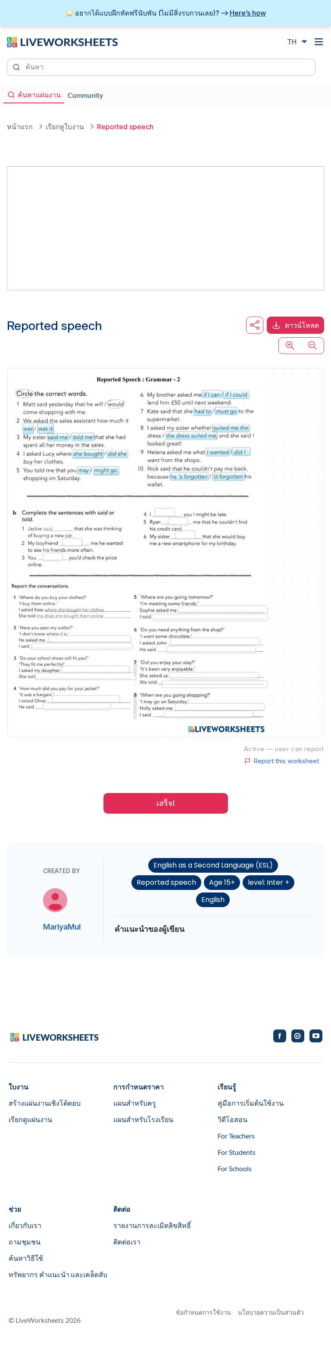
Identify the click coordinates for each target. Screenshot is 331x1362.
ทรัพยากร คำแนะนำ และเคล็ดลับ (58, 1274)
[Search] (17, 66)
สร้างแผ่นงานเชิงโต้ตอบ (45, 1103)
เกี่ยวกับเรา (25, 1225)
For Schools (235, 1168)
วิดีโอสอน (232, 1119)
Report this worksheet (286, 761)
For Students (237, 1152)
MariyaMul (62, 926)
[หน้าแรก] (62, 41)
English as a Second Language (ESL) (213, 865)
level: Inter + (268, 882)
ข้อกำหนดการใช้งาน (203, 1312)
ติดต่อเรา (127, 1242)
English (213, 900)
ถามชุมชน (25, 1242)
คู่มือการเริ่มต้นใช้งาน (251, 1103)
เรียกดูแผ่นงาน (30, 1119)
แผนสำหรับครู (134, 1103)
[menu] (319, 42)
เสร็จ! (165, 803)
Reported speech (166, 882)
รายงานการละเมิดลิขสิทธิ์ (152, 1225)
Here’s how (248, 13)
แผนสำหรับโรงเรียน (143, 1119)
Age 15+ (222, 882)
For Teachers (236, 1136)
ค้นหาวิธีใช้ (26, 1258)
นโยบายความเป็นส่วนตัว (271, 1312)
